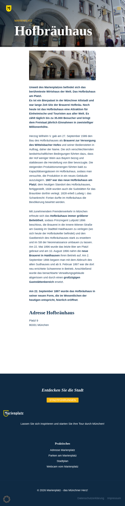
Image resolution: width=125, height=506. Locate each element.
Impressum (114, 498)
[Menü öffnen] (119, 8)
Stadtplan (62, 461)
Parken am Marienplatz (62, 455)
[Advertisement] (62, 352)
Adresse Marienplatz (62, 450)
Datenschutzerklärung (90, 498)
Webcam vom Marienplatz (62, 466)
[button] (6, 499)
